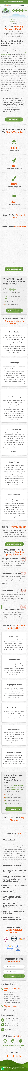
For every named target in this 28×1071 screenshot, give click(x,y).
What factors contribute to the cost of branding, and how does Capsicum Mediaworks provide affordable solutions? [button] (14, 878)
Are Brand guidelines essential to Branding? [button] (14, 912)
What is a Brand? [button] (9, 840)
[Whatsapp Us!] (2, 1068)
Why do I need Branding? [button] (12, 866)
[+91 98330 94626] (19, 10)
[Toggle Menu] (25, 11)
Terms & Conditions (18, 1067)
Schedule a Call (14, 119)
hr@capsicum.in (10, 1025)
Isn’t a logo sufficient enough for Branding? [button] (14, 871)
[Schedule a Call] (16, 10)
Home (13, 19)
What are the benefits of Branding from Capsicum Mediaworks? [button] (12, 897)
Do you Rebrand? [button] (9, 892)
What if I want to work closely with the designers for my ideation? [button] (14, 905)
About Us (14, 1069)
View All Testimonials (14, 544)
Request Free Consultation (13, 1)
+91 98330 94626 (10, 1019)
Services (12, 21)
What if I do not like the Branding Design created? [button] (12, 918)
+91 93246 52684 (10, 1021)
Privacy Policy (7, 1067)
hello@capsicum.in (15, 291)
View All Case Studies (14, 269)
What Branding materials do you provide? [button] (15, 886)
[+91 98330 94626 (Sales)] (22, 10)
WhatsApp (12, 289)
